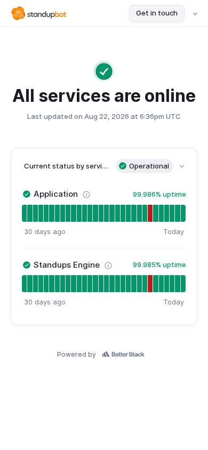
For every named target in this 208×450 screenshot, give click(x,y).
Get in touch (157, 13)
